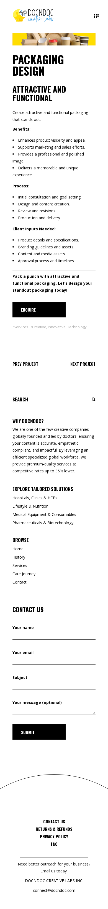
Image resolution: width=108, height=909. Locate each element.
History (18, 557)
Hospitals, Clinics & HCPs (34, 497)
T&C (54, 844)
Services (21, 326)
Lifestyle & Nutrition (30, 506)
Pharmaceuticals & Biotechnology (42, 522)
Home (18, 548)
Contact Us (54, 821)
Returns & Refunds (54, 829)
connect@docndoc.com (54, 890)
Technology (77, 326)
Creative (39, 326)
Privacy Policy (54, 836)
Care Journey (23, 573)
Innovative (57, 326)
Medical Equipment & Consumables (44, 514)
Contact (19, 582)
